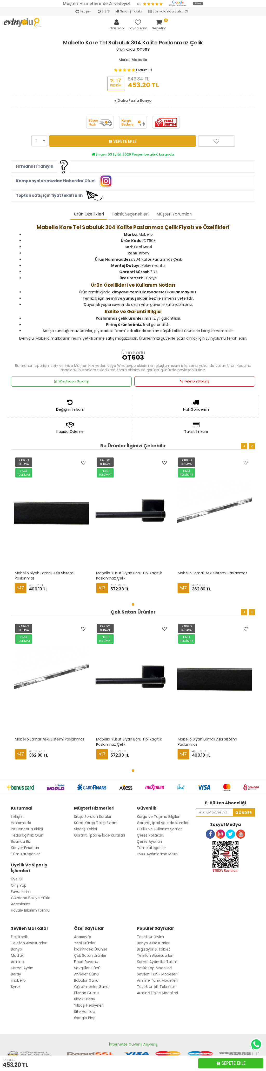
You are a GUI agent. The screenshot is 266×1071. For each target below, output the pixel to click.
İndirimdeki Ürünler (90, 949)
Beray (16, 974)
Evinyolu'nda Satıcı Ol (170, 11)
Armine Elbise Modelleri (157, 992)
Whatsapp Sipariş (73, 381)
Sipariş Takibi (130, 11)
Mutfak (17, 955)
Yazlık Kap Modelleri (154, 968)
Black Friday (84, 999)
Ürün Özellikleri (89, 214)
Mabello (139, 59)
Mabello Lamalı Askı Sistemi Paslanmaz (213, 573)
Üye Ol (17, 879)
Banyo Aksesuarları (153, 943)
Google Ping (85, 1017)
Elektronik (19, 936)
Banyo (16, 949)
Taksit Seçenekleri (130, 214)
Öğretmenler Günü (91, 986)
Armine (17, 961)
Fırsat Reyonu (86, 961)
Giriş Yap (18, 885)
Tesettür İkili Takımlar (156, 986)
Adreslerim (20, 904)
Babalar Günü (86, 980)
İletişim (85, 11)
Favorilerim (21, 891)
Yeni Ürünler (85, 943)
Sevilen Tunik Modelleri (157, 974)
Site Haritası (84, 1011)
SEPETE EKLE (124, 141)
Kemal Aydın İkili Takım (157, 961)
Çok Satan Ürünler (90, 955)
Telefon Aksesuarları (29, 943)
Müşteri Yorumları (174, 214)
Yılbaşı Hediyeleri (89, 1005)
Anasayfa (82, 936)
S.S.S (105, 11)
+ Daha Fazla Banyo (133, 100)
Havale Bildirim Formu (30, 910)
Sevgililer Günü (87, 968)
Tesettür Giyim (150, 936)
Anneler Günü (86, 974)
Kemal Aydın (22, 968)
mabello (18, 980)
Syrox (16, 986)
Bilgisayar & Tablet (153, 949)
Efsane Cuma (86, 992)
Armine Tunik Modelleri (157, 980)
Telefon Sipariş (196, 381)
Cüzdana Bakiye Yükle (30, 897)
